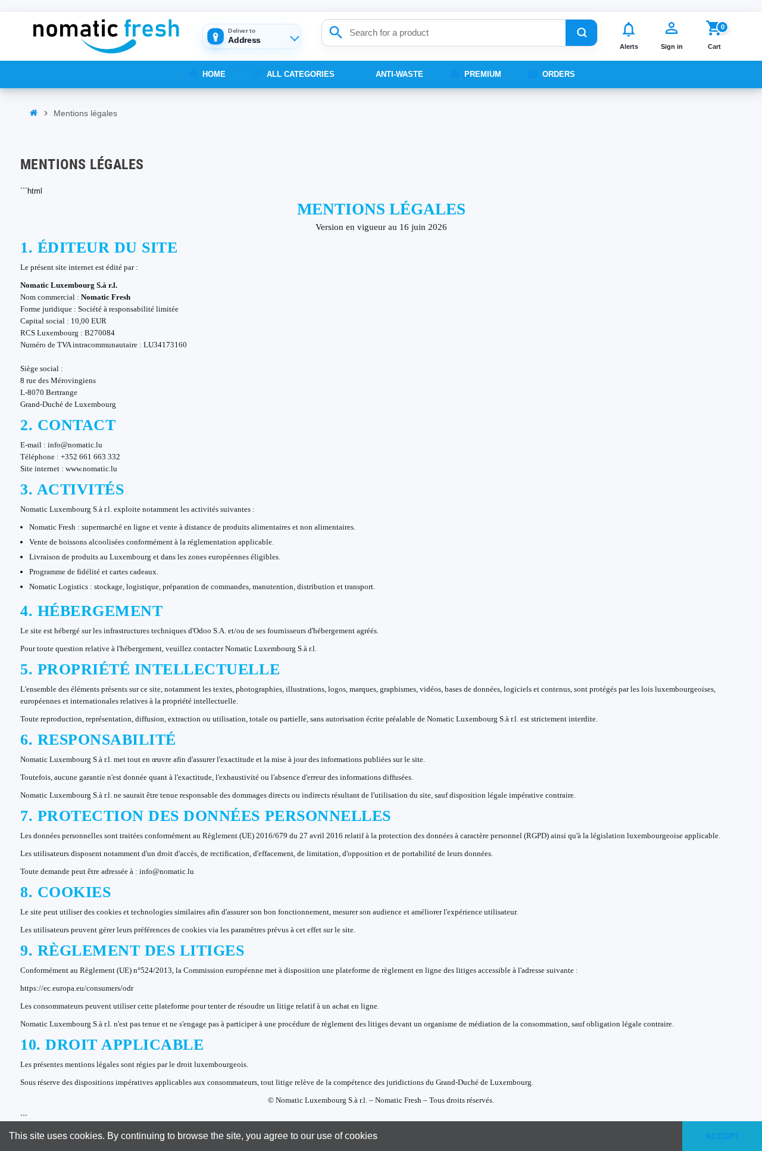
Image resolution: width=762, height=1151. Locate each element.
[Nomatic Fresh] (106, 36)
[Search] (582, 32)
